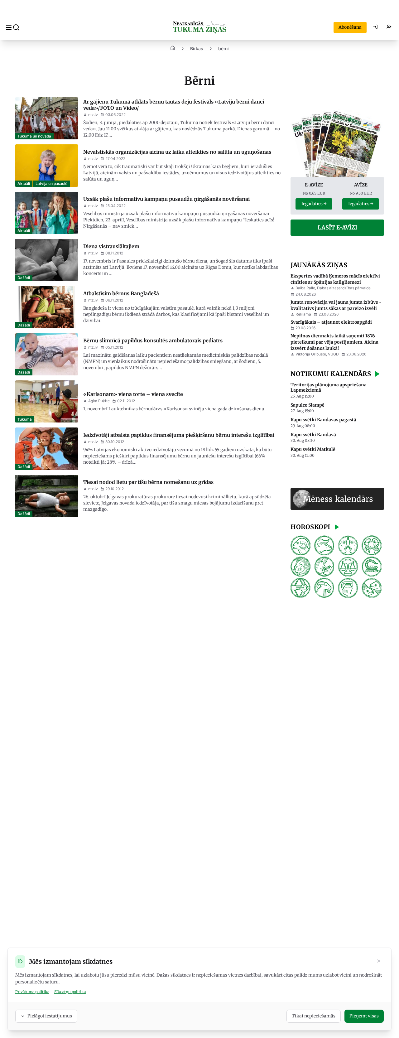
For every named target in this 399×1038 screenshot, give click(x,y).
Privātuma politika (32, 991)
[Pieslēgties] (375, 27)
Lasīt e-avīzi (337, 227)
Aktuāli (23, 183)
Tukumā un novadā (34, 136)
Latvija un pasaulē (51, 183)
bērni (223, 48)
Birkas (196, 48)
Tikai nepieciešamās (313, 1016)
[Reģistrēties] (389, 27)
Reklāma (303, 314)
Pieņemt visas (364, 1016)
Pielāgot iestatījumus (49, 1016)
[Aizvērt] (379, 961)
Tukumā (24, 419)
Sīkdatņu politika (70, 991)
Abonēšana (350, 27)
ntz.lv (93, 114)
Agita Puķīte (99, 400)
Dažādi (23, 277)
